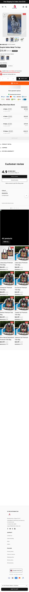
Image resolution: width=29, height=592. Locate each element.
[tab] (10, 208)
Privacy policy (10, 551)
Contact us (9, 535)
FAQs (8, 541)
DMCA (8, 544)
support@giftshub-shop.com (13, 526)
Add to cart (14, 589)
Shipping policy (10, 557)
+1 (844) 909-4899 (11, 524)
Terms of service (11, 554)
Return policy (10, 560)
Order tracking (10, 538)
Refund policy (10, 563)
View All (6, 242)
